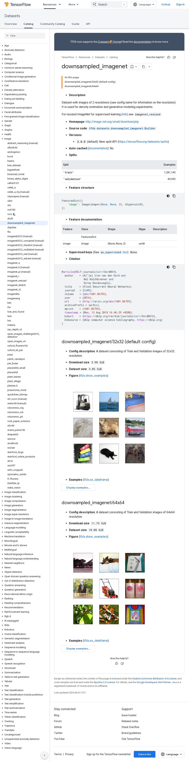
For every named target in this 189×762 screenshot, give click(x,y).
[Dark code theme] (168, 196)
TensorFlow (68, 57)
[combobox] (109, 4)
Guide (75, 24)
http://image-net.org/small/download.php (112, 121)
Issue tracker (129, 715)
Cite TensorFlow (131, 738)
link (124, 114)
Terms (58, 754)
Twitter (58, 733)
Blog (56, 715)
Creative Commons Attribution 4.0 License (154, 678)
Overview (10, 24)
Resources (49, 4)
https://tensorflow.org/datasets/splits (143, 141)
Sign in (180, 4)
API (88, 24)
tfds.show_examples (93, 375)
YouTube (59, 738)
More (72, 4)
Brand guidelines (131, 733)
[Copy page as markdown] (143, 67)
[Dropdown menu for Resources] (60, 4)
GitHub (165, 4)
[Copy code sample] (174, 196)
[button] (24, 45)
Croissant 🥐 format (109, 41)
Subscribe (144, 754)
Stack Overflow (130, 727)
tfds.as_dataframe (96, 479)
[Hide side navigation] (44, 755)
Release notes (130, 721)
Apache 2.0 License (104, 682)
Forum (58, 721)
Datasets (12, 16)
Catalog (28, 24)
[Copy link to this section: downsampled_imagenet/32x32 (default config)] (159, 342)
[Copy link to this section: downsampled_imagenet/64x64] (128, 503)
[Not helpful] (174, 57)
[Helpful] (168, 57)
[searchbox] (24, 36)
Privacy (69, 754)
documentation (143, 41)
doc (114, 252)
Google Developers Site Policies (154, 682)
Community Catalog (52, 24)
